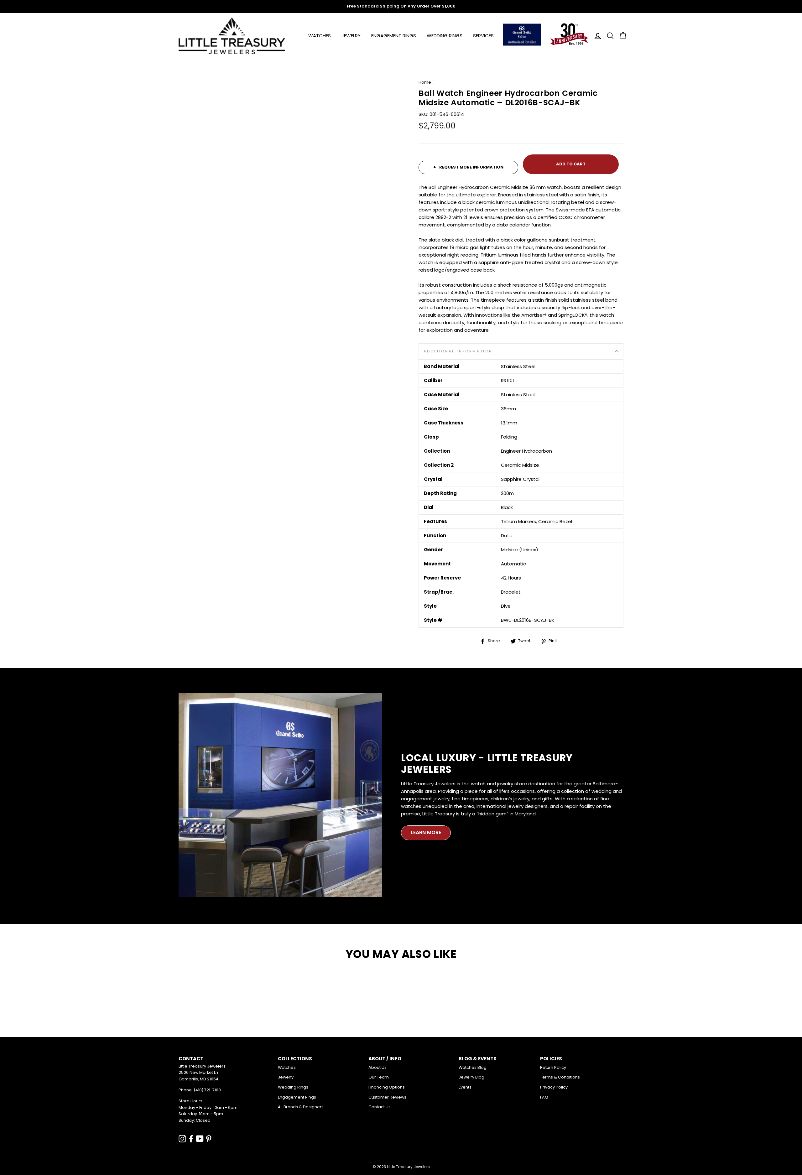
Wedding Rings (444, 35)
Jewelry (351, 35)
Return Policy (553, 1067)
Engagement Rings (393, 35)
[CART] (621, 36)
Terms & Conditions (560, 1077)
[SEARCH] (608, 36)
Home (425, 82)
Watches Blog (473, 1067)
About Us (377, 1067)
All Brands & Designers (301, 1107)
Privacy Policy (554, 1087)
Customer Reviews (387, 1097)
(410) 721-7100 (207, 1090)
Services (483, 35)
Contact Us (379, 1107)
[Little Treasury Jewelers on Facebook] (191, 1138)
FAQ (544, 1097)
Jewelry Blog (471, 1077)
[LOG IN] (596, 36)
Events (465, 1087)
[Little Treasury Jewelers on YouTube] (200, 1138)
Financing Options (386, 1087)
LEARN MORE (426, 832)
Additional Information (458, 351)
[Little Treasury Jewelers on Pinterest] (208, 1138)
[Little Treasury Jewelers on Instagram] (182, 1138)
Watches (319, 35)
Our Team (378, 1077)
